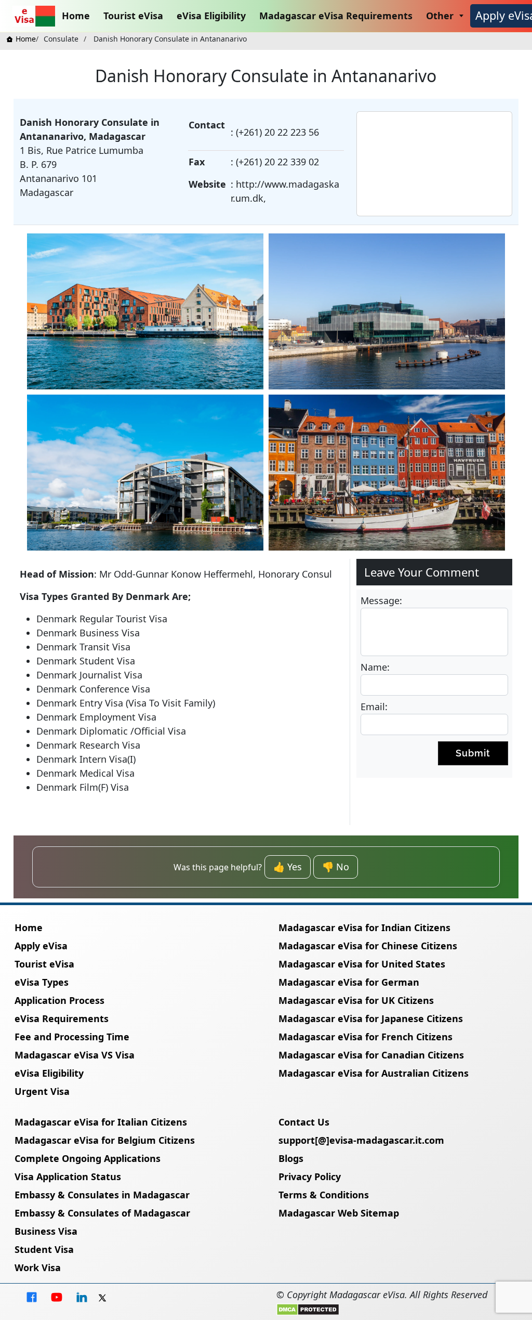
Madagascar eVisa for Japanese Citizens (370, 1018)
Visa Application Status (68, 1176)
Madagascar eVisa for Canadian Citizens (371, 1055)
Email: (374, 706)
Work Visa (38, 1267)
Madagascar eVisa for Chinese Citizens (367, 945)
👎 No (335, 866)
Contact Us (303, 1122)
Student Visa (44, 1249)
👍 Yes (287, 866)
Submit (473, 753)
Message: (381, 600)
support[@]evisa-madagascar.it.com (361, 1140)
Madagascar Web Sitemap (338, 1213)
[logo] (33, 16)
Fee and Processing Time (72, 1036)
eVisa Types (42, 982)
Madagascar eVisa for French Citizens (365, 1036)
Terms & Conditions (323, 1194)
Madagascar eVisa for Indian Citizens (364, 927)
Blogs (290, 1158)
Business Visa (46, 1231)
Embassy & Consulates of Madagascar (102, 1213)
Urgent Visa (42, 1091)
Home (76, 15)
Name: (375, 667)
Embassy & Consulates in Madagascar (102, 1194)
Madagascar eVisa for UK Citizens (356, 1000)
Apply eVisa (41, 945)
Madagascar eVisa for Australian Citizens (373, 1073)
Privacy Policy (309, 1176)
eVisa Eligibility (211, 15)
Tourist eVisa (133, 15)
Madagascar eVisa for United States (361, 964)
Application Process (59, 1000)
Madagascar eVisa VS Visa (75, 1055)
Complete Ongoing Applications (88, 1158)
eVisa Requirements (62, 1018)
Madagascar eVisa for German (348, 982)
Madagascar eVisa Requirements (336, 15)
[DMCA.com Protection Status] (307, 1308)
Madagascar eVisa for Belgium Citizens (105, 1140)
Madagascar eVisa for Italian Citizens (101, 1122)
